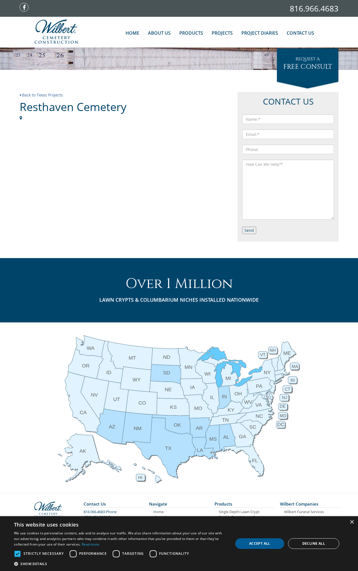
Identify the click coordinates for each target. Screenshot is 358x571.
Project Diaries (259, 33)
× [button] (352, 522)
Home (132, 33)
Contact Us (300, 33)
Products (191, 33)
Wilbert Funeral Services (304, 511)
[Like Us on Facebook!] (25, 8)
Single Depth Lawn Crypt (239, 511)
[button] (120, 563)
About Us (159, 33)
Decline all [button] (313, 543)
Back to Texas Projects (42, 95)
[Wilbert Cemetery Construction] (56, 32)
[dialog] (179, 543)
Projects (222, 33)
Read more (91, 544)
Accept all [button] (259, 543)
